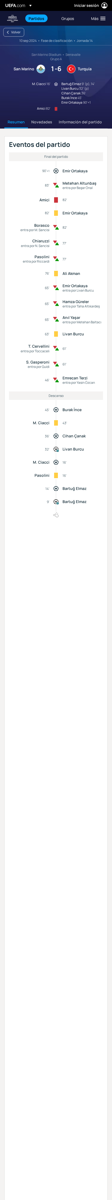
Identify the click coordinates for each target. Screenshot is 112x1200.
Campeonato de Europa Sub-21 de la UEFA (12, 18)
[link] (36, 18)
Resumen (16, 122)
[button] (97, 18)
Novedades (41, 122)
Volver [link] (16, 32)
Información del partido (80, 122)
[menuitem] (40, 18)
